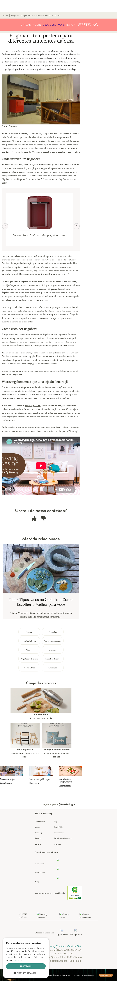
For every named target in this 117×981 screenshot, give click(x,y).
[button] (26, 973)
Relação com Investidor (63, 838)
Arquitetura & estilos (29, 658)
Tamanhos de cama (52, 658)
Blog (55, 821)
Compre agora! (65, 785)
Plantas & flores (29, 640)
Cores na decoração (52, 640)
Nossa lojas (39, 832)
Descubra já (34, 782)
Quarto (29, 649)
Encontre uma (6, 782)
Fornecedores (59, 832)
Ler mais (18, 960)
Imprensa (57, 843)
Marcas (37, 827)
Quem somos (40, 821)
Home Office (29, 667)
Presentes (53, 631)
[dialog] (26, 958)
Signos (29, 631)
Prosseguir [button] (26, 966)
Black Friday (58, 827)
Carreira (38, 843)
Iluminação (52, 667)
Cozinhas (52, 649)
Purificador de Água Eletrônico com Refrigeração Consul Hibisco (40, 235)
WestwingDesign (32, 405)
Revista (37, 838)
